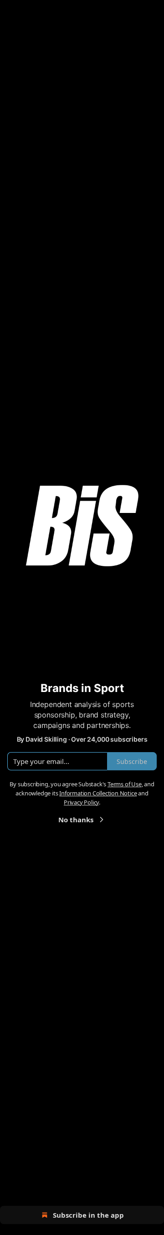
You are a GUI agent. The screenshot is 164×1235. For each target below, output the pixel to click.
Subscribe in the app (88, 1215)
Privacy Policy (81, 802)
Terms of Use (125, 784)
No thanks (75, 819)
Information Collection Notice (98, 793)
